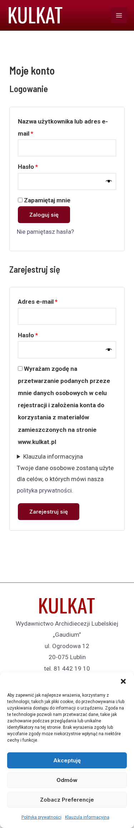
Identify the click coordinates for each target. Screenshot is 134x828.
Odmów (67, 780)
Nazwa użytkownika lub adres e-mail (63, 127)
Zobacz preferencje (67, 799)
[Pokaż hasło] (109, 181)
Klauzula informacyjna (87, 817)
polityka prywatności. (45, 490)
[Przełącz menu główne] (119, 15)
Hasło (43, 166)
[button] (123, 681)
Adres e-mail (53, 301)
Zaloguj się (44, 214)
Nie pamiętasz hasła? (45, 231)
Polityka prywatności (41, 817)
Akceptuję (67, 760)
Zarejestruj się (48, 511)
